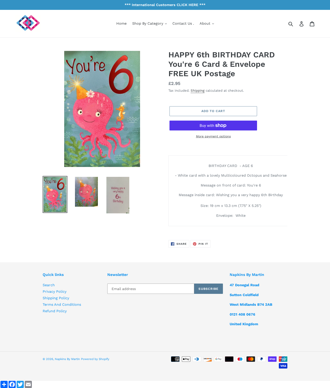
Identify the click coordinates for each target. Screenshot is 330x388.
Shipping (198, 91)
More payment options (213, 136)
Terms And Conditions (62, 304)
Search (49, 285)
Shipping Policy (56, 298)
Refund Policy (55, 311)
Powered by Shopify (95, 359)
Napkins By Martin (67, 359)
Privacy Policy (54, 291)
